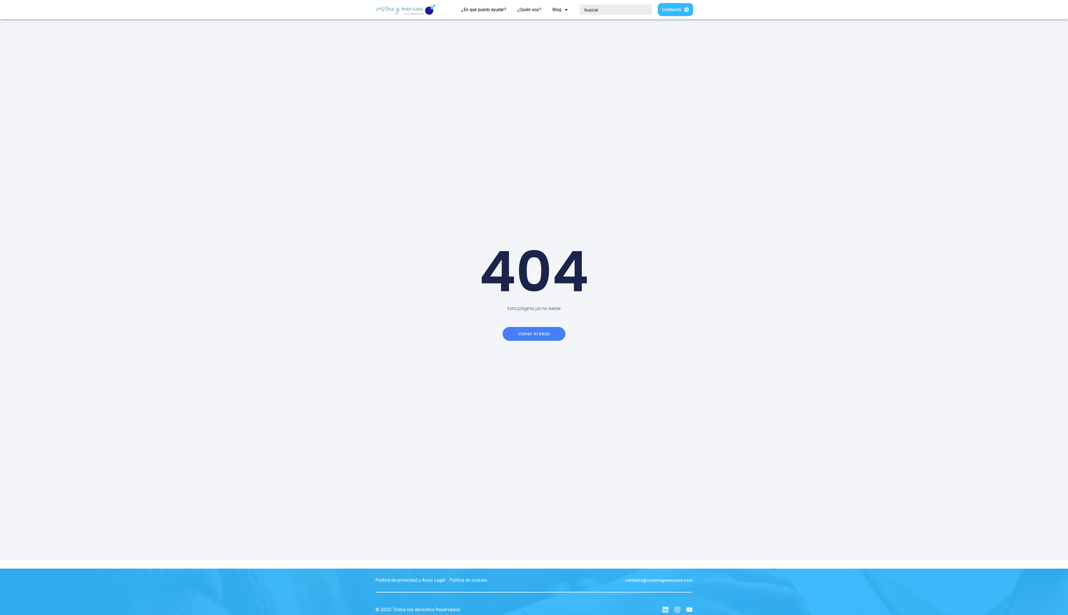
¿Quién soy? (529, 9)
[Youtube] (689, 609)
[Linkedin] (665, 609)
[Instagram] (677, 609)
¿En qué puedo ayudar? (483, 9)
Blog (556, 9)
